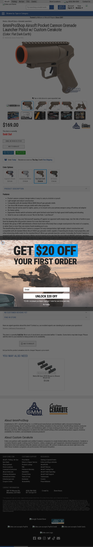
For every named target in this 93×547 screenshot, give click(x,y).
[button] (46, 298)
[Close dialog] (2, 243)
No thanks (46, 305)
